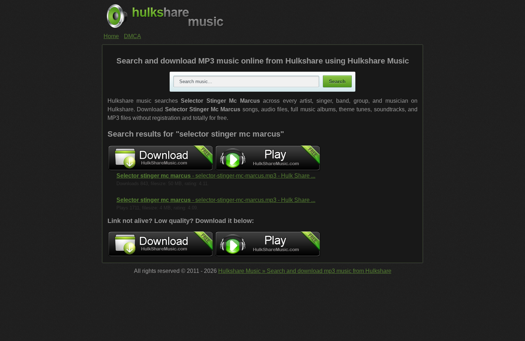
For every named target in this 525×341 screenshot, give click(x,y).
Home (111, 36)
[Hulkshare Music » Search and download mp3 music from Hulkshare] (262, 16)
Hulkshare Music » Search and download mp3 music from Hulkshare (304, 271)
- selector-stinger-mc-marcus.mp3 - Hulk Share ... (215, 176)
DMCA (132, 36)
